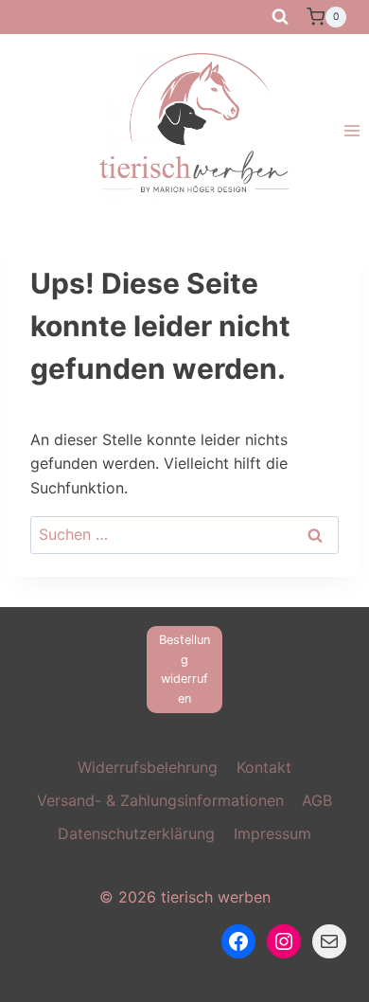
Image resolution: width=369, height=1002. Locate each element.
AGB (317, 800)
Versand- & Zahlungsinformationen (160, 800)
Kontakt (264, 767)
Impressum (272, 833)
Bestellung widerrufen (184, 669)
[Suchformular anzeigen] (280, 17)
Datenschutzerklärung (136, 833)
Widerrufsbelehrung (148, 767)
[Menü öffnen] (351, 131)
